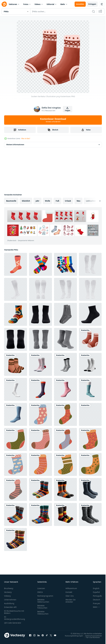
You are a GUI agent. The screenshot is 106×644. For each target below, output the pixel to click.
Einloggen (92, 4)
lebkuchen (91, 201)
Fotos (25, 4)
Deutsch (94, 599)
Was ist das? (25, 138)
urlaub (68, 201)
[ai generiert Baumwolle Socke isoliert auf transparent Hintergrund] (40, 389)
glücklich (26, 201)
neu (78, 201)
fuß (57, 201)
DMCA (40, 592)
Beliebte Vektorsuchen (43, 600)
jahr (37, 201)
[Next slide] (96, 201)
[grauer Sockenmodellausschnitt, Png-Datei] (65, 314)
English (94, 588)
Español (94, 592)
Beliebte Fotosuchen (42, 606)
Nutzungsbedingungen (72, 635)
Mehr (62, 4)
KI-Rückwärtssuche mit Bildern (14, 612)
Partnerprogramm (45, 596)
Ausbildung (9, 603)
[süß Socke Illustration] (40, 414)
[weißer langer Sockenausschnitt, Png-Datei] (90, 264)
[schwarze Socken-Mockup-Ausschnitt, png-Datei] (40, 314)
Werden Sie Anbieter (70, 600)
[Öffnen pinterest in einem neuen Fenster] (43, 635)
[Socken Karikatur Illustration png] (90, 339)
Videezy (7, 596)
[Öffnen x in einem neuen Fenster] (51, 635)
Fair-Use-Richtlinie (91, 637)
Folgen (67, 110)
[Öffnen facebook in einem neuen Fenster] (30, 635)
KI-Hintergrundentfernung (14, 618)
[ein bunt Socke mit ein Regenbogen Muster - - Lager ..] (15, 314)
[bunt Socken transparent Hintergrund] (40, 264)
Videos (37, 4)
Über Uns (70, 596)
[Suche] (93, 11)
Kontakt (69, 592)
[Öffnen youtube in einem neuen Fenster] (55, 635)
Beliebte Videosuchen (42, 612)
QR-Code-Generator (12, 623)
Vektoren (13, 4)
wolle (47, 201)
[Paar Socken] (15, 389)
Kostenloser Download (53, 120)
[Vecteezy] (4, 4)
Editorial (50, 4)
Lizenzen (41, 588)
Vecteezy (8, 592)
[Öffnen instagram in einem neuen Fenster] (34, 635)
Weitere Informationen (15, 144)
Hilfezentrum (71, 588)
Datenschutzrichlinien (91, 635)
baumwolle (11, 201)
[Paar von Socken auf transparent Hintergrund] (40, 364)
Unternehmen (10, 599)
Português (95, 596)
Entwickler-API (10, 607)
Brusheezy (8, 588)
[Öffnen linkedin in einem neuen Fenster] (38, 635)
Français (94, 603)
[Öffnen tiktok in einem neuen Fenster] (47, 635)
